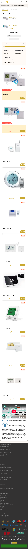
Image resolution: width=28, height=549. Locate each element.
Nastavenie (14, 542)
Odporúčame (13, 36)
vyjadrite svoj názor (4, 515)
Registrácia (3, 484)
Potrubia (2, 455)
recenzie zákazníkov (5, 516)
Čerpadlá (2, 463)
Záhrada (2, 500)
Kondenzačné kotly (4, 446)
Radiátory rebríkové (4, 466)
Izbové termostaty (4, 451)
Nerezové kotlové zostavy (6, 472)
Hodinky (2, 509)
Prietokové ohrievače (5, 449)
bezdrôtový (18, 53)
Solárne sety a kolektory (5, 457)
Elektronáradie (3, 497)
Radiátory (2, 464)
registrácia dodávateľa (5, 489)
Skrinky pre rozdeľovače (6, 470)
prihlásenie (2, 486)
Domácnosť (3, 501)
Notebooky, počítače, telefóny (7, 504)
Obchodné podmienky (5, 477)
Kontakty (2, 513)
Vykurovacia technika (5, 444)
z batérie (6, 53)
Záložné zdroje (3, 473)
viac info (14, 540)
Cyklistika (2, 507)
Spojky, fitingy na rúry (5, 454)
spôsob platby (3, 479)
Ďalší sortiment (4, 493)
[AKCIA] (14, 79)
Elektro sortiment (4, 495)
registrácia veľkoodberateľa (6, 488)
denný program (8, 59)
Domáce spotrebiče (4, 503)
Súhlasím (14, 546)
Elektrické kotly (3, 448)
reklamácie (2, 481)
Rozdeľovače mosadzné (5, 469)
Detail (22, 98)
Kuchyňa (2, 506)
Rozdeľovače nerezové (5, 467)
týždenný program (8, 62)
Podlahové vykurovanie (5, 452)
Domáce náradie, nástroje (6, 498)
